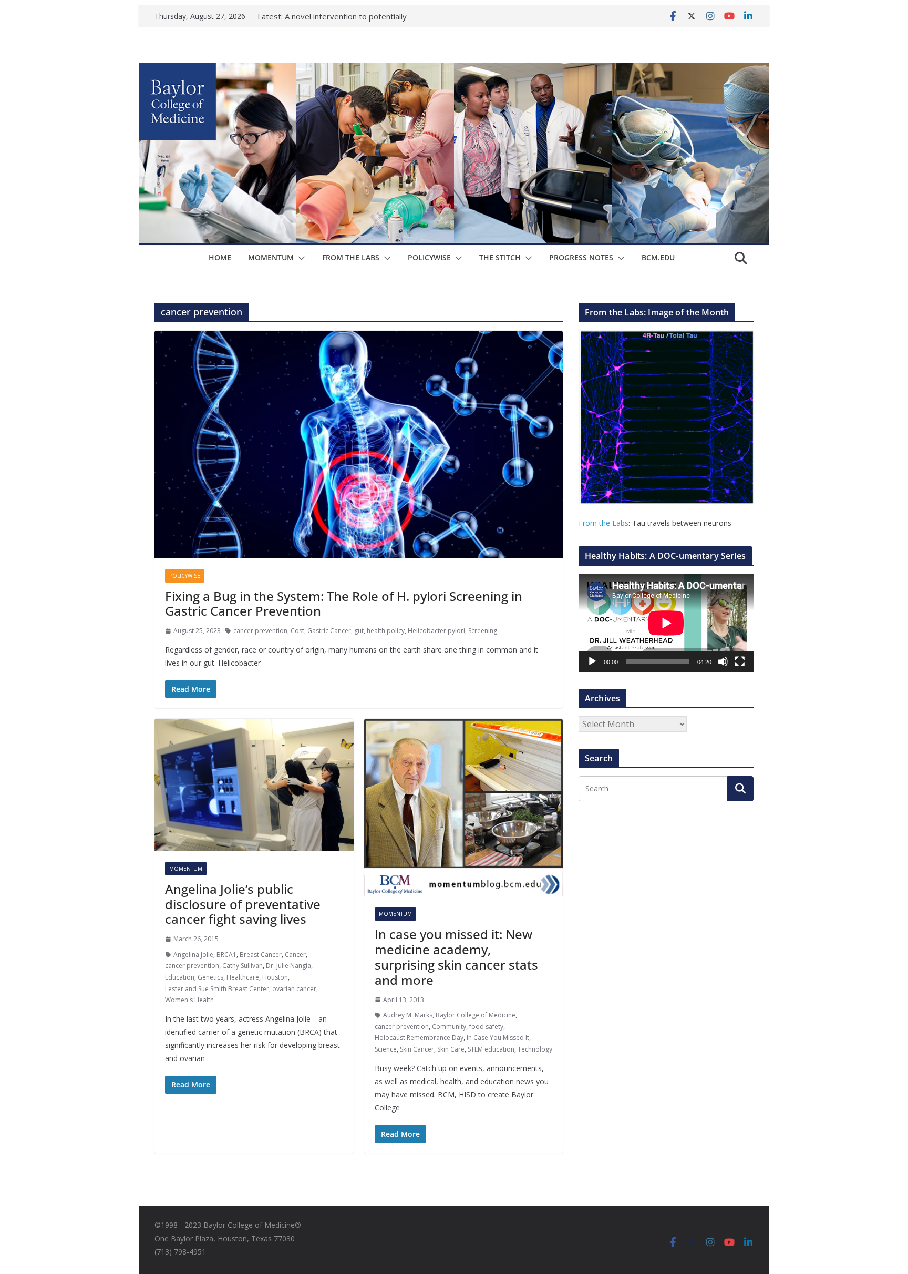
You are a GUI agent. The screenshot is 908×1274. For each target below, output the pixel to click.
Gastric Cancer (329, 630)
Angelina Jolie (193, 954)
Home (220, 257)
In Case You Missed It (498, 1037)
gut (359, 630)
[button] (299, 258)
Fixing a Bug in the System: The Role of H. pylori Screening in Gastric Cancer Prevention (343, 603)
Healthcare (242, 977)
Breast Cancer (261, 954)
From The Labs (350, 257)
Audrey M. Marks (407, 1015)
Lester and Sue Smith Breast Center (217, 988)
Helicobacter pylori (436, 630)
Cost (297, 630)
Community (449, 1026)
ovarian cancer (294, 988)
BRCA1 (226, 954)
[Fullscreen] (740, 661)
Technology (535, 1049)
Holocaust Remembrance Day (419, 1037)
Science (386, 1049)
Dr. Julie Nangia (288, 965)
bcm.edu (658, 257)
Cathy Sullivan (242, 965)
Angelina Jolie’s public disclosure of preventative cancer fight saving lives (243, 904)
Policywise (429, 257)
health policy (386, 630)
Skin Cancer (417, 1049)
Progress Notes (581, 257)
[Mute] (723, 661)
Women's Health (189, 999)
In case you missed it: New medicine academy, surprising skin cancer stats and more (456, 956)
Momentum (271, 257)
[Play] (592, 661)
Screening (482, 630)
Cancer (295, 954)
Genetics (210, 977)
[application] (666, 623)
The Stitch (500, 257)
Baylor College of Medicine (475, 1015)
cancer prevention (260, 630)
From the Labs (603, 523)
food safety (486, 1026)
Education (179, 977)
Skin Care (451, 1049)
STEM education (491, 1049)
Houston (275, 977)
